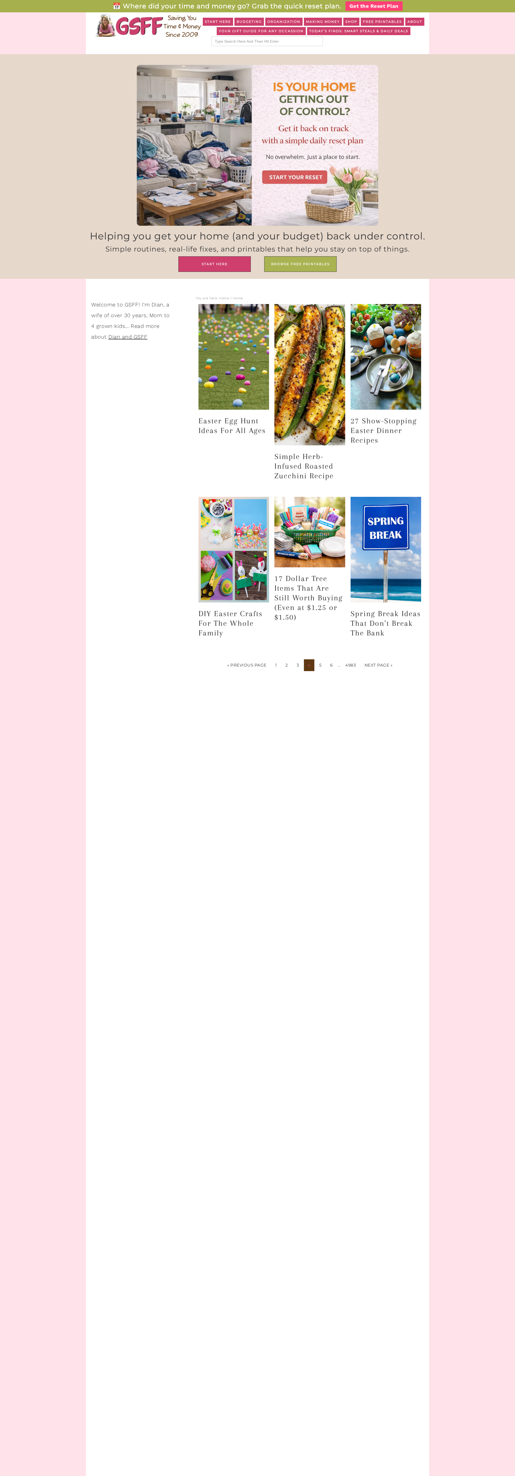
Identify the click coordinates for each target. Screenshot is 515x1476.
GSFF (147, 25)
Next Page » (379, 665)
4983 (350, 665)
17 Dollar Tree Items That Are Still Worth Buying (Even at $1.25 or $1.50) (308, 598)
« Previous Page (247, 665)
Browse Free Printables (300, 264)
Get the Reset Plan (374, 6)
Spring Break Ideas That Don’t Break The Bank (386, 623)
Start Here (215, 264)
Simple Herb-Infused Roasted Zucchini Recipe (304, 466)
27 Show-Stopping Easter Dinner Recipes (384, 430)
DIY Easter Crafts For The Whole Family (230, 623)
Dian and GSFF (128, 337)
